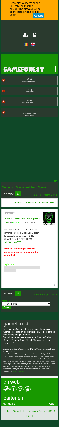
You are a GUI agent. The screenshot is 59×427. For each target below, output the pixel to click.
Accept (38, 15)
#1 (6, 223)
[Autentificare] (34, 35)
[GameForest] (30, 69)
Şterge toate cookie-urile (24, 411)
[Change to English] (33, 44)
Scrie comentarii (9, 192)
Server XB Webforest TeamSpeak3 (22, 218)
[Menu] (52, 69)
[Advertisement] (31, 26)
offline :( (29, 79)
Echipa (8, 411)
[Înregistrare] (26, 35)
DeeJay (15, 223)
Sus (54, 285)
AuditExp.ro (18, 403)
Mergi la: (6, 301)
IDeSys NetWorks (19, 371)
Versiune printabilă (56, 180)
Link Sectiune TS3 (12, 242)
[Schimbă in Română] (26, 44)
